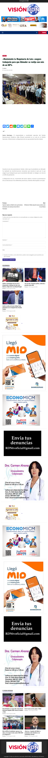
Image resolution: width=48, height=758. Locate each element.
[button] (2, 32)
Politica (4, 55)
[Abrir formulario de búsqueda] (36, 32)
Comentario (5, 221)
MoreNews (34, 756)
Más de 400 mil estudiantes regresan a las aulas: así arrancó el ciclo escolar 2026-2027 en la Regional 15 (12, 732)
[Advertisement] (24, 44)
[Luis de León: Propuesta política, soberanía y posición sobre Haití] (35, 275)
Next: (35, 205)
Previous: (12, 205)
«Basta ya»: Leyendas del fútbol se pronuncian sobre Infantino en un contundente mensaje (32, 732)
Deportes (28, 727)
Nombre (4, 240)
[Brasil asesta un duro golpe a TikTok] (35, 700)
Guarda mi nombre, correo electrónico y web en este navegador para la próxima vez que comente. (24, 255)
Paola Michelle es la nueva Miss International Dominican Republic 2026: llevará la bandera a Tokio (12, 710)
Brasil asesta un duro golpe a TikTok (33, 709)
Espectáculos (6, 705)
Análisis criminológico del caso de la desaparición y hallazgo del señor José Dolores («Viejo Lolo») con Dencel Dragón (12, 285)
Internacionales (29, 705)
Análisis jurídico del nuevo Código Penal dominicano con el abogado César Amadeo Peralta (12, 307)
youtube (44, 32)
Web (3, 250)
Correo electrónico (7, 245)
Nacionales (6, 727)
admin (5, 68)
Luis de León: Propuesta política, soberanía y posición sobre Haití (35, 284)
